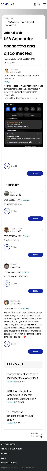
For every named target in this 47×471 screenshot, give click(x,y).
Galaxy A (7, 82)
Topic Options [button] (38, 25)
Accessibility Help (10, 444)
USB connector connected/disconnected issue (20, 415)
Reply (35, 219)
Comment (35, 173)
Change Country (9, 463)
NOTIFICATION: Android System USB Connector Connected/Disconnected (20, 395)
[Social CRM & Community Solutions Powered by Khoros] (36, 435)
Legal (4, 458)
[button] (38, 70)
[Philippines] (7, 4)
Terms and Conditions (12, 449)
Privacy (5, 454)
